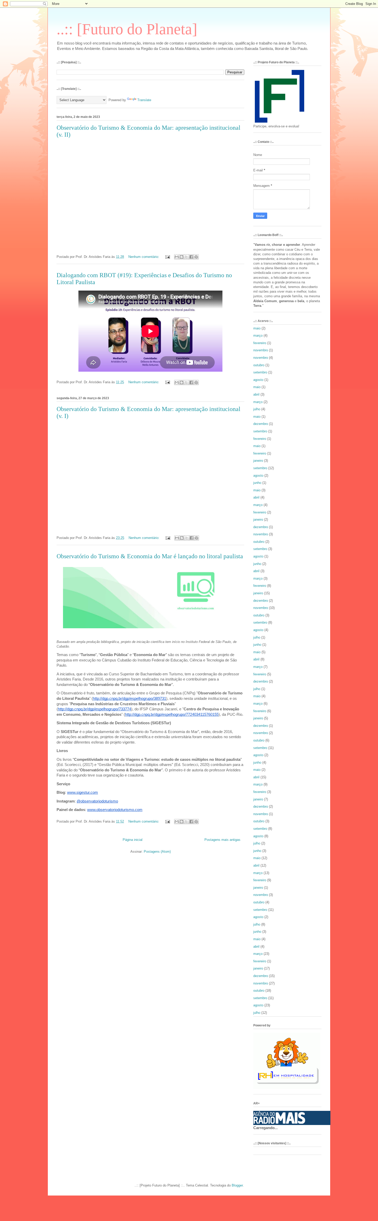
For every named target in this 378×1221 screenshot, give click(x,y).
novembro (260, 350)
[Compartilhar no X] (186, 256)
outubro (258, 365)
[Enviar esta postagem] (167, 257)
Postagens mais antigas (222, 840)
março (258, 335)
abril (256, 394)
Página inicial (132, 840)
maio (256, 328)
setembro (260, 372)
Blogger (237, 1185)
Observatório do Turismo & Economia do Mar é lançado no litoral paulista (150, 556)
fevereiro (259, 343)
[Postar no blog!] (181, 256)
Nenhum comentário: (144, 257)
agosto (258, 380)
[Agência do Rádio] (279, 1122)
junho (257, 483)
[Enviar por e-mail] (176, 256)
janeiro (258, 461)
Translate (144, 100)
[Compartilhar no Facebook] (191, 256)
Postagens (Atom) (157, 851)
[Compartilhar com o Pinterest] (196, 256)
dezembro (260, 424)
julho (256, 409)
